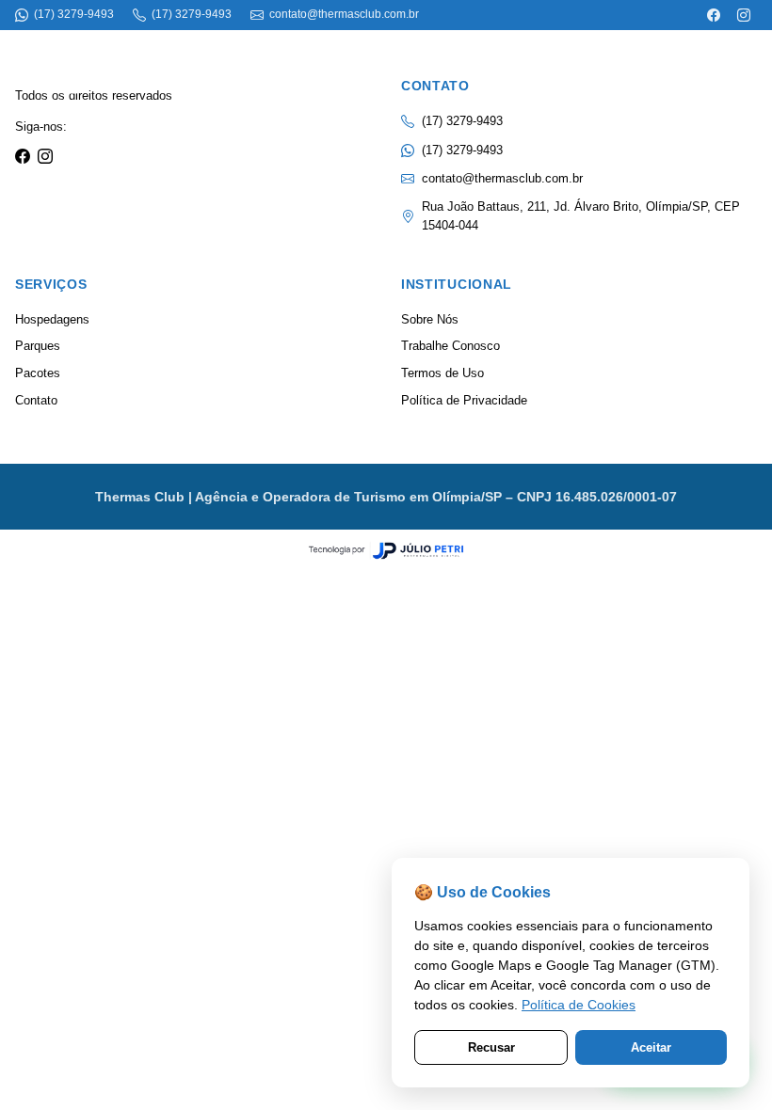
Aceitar (651, 1047)
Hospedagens (52, 319)
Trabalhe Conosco (450, 346)
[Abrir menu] (725, 64)
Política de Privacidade (464, 400)
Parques (37, 346)
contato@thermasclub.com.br (502, 178)
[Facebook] (713, 15)
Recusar (491, 1047)
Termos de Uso (442, 373)
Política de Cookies (578, 1004)
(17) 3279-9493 (462, 150)
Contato (36, 400)
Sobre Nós (429, 319)
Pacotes (37, 373)
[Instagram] (744, 15)
